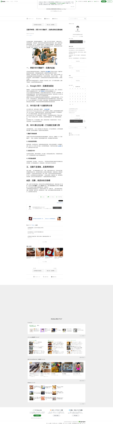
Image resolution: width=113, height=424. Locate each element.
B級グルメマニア (51, 340)
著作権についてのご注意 (74, 134)
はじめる (37, 415)
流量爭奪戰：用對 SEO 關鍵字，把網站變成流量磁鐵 (44, 30)
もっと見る (45, 241)
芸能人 (38, 325)
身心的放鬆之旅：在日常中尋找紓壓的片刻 (77, 50)
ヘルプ (84, 423)
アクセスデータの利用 (67, 423)
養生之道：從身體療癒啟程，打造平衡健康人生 (52, 24)
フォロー (57, 207)
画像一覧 (47, 18)
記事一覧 (39, 18)
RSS (71, 133)
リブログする (59, 196)
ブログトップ (30, 18)
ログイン (109, 1)
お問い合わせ (55, 423)
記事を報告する (60, 202)
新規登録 (103, 1)
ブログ (30, 35)
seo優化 (59, 146)
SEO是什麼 (46, 109)
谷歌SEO (43, 91)
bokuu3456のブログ (73, 110)
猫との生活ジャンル (33, 325)
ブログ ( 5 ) (71, 67)
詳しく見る (56, 415)
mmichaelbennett (78, 34)
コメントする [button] (51, 196)
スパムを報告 (49, 423)
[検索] (85, 19)
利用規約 (60, 423)
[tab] (33, 325)
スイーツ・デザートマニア (71, 340)
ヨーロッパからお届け (33, 340)
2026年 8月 (77, 86)
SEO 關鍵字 (48, 71)
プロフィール (75, 36)
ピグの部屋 (81, 36)
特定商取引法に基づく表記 (77, 423)
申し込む (75, 415)
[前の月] (73, 86)
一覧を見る (78, 61)
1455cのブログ (72, 112)
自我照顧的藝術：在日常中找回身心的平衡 (77, 48)
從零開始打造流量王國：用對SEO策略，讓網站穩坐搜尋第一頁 (39, 24)
